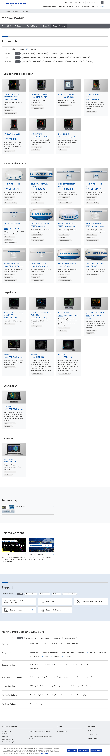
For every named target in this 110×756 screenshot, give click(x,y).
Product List (6, 26)
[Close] (107, 750)
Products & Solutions (49, 6)
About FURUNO (96, 6)
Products (15, 11)
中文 (71, 2)
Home (8, 11)
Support (70, 6)
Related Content (33, 26)
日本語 (65, 2)
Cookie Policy (44, 753)
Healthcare (32, 734)
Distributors (85, 6)
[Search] (102, 2)
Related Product (59, 26)
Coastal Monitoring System (9, 742)
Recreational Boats (7, 739)
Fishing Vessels (6, 734)
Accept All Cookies (96, 750)
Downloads (60, 734)
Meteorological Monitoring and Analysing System (40, 737)
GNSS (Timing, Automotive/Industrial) (39, 731)
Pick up (77, 6)
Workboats (5, 736)
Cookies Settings (72, 750)
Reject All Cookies (83, 750)
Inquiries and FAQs (62, 731)
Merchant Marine (6, 731)
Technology (61, 6)
